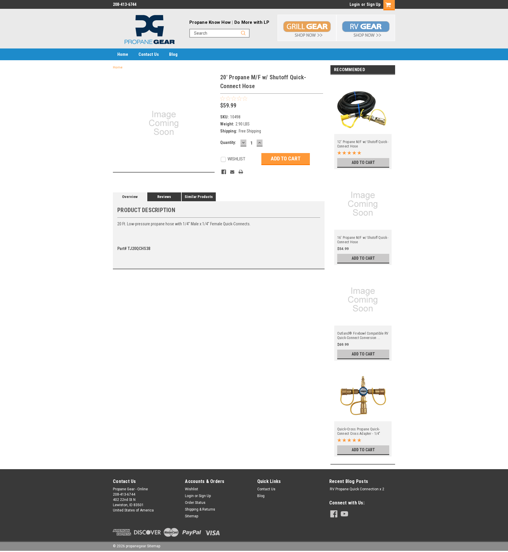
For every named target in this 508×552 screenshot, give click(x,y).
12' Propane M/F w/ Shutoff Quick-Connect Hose (362, 144)
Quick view (363, 130)
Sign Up (373, 4)
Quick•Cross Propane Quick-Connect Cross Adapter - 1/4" (358, 431)
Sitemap (191, 516)
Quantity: (228, 142)
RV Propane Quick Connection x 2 (357, 489)
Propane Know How (210, 22)
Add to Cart (363, 162)
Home (122, 54)
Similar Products (199, 196)
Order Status (195, 503)
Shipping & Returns (200, 509)
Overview (130, 196)
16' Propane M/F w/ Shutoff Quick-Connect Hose (362, 240)
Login (355, 4)
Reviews (164, 196)
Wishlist (191, 489)
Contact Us (148, 54)
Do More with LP (252, 22)
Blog (173, 54)
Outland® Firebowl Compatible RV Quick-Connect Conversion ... (363, 335)
